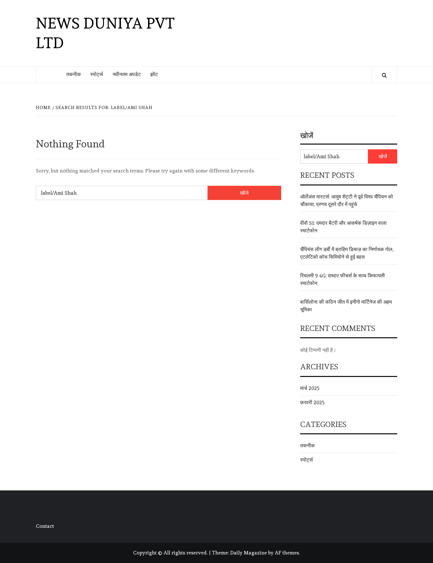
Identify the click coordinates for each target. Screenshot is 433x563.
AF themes (287, 553)
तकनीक (73, 74)
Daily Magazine (248, 553)
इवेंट (154, 74)
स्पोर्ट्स (96, 74)
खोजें (306, 135)
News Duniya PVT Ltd (105, 33)
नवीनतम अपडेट (127, 74)
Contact (45, 526)
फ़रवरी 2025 (312, 402)
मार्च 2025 (310, 388)
